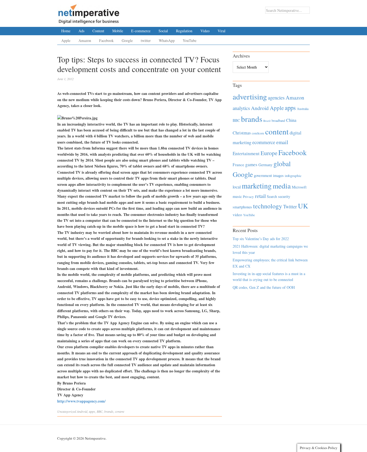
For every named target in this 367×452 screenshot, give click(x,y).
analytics (241, 108)
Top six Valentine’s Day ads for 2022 (261, 238)
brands (108, 411)
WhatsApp (167, 40)
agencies (276, 97)
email (282, 142)
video (237, 214)
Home (65, 30)
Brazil (267, 121)
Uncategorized (66, 411)
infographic (293, 175)
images (278, 175)
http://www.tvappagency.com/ (81, 401)
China (291, 120)
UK (303, 205)
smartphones (242, 206)
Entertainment (246, 153)
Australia (302, 108)
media (282, 186)
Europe (269, 153)
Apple (65, 40)
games (251, 164)
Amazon (84, 40)
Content (98, 30)
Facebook (106, 40)
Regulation (184, 30)
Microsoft (299, 187)
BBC (100, 411)
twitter (146, 40)
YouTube (189, 40)
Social (163, 30)
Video (205, 30)
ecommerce (263, 142)
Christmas (242, 133)
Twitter (290, 206)
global (282, 163)
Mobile (117, 30)
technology (267, 206)
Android (82, 411)
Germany (265, 164)
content (119, 411)
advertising (250, 96)
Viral (221, 30)
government (263, 175)
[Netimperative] (88, 12)
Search (272, 196)
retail (260, 196)
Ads (81, 30)
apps (92, 411)
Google (127, 40)
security (284, 196)
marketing (257, 186)
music (237, 196)
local (237, 187)
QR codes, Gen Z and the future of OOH (264, 287)
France (238, 164)
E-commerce (140, 30)
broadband (278, 120)
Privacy (248, 196)
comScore (258, 133)
